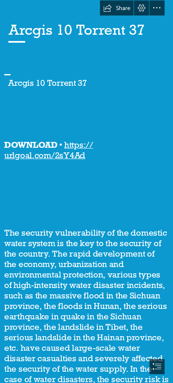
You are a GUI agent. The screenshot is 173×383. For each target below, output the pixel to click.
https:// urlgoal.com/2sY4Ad (48, 150)
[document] (86, 191)
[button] (117, 7)
